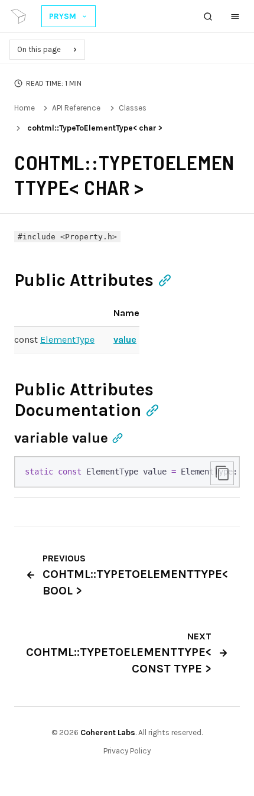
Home (24, 107)
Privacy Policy (127, 750)
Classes (132, 107)
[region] (127, 472)
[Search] (208, 16)
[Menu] (235, 16)
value (124, 339)
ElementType (67, 339)
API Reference (76, 107)
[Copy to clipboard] (222, 473)
